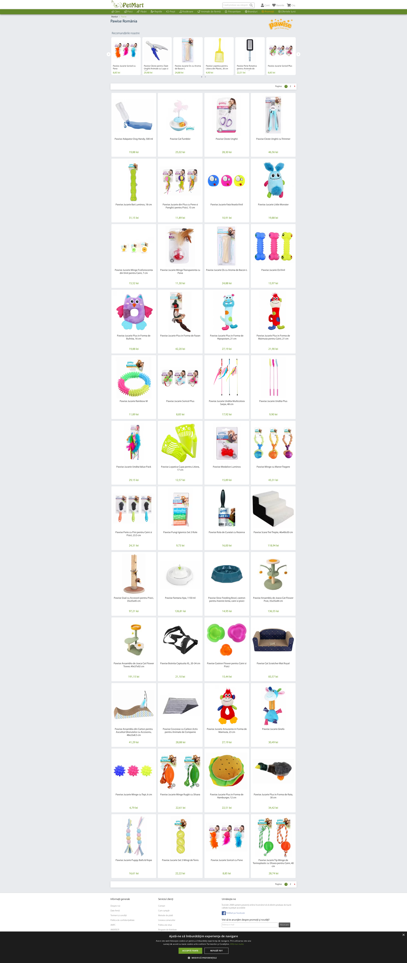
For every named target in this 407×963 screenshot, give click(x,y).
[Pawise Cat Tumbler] (180, 115)
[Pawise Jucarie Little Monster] (273, 181)
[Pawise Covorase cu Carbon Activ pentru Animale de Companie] (180, 705)
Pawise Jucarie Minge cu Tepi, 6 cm (134, 794)
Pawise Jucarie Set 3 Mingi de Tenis (180, 860)
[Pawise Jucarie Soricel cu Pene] (226, 836)
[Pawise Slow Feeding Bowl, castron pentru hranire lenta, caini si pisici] (226, 574)
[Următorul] (294, 86)
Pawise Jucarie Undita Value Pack (133, 467)
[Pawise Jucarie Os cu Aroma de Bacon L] (226, 246)
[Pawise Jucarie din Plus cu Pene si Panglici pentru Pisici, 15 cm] (180, 181)
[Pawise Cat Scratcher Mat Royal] (273, 639)
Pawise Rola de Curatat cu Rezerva (227, 532)
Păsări (144, 11)
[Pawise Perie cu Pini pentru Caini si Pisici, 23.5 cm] (133, 508)
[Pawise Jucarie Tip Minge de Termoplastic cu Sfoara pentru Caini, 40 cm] (273, 836)
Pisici (130, 11)
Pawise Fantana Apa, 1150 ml (180, 598)
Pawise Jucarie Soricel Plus (280, 66)
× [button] (403, 935)
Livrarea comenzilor (166, 920)
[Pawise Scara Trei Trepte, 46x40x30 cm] (273, 508)
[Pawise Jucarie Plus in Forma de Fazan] (180, 312)
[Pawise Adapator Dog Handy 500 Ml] (133, 115)
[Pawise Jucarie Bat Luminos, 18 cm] (133, 181)
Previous (109, 54)
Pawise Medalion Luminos (227, 467)
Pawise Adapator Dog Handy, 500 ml (134, 139)
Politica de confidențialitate (122, 920)
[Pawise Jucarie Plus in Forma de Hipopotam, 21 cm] (226, 312)
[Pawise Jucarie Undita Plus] (273, 377)
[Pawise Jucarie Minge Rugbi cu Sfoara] (180, 771)
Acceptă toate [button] (190, 950)
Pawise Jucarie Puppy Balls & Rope (134, 860)
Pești (172, 11)
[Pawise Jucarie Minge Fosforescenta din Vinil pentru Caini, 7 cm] (133, 246)
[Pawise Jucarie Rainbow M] (133, 377)
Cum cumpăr (163, 911)
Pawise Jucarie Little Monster (273, 204)
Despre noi (115, 906)
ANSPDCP (114, 930)
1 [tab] (201, 76)
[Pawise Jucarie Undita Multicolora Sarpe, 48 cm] (226, 377)
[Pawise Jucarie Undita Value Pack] (133, 443)
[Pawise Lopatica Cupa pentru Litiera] (180, 443)
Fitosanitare (234, 11)
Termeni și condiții (118, 915)
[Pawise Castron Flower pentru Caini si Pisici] (226, 639)
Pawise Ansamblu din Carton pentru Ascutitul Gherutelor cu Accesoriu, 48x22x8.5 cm (134, 732)
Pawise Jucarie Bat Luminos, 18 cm (134, 204)
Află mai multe (237, 944)
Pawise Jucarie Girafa (273, 729)
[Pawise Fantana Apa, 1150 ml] (180, 574)
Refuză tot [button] (216, 950)
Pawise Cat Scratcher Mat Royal (273, 663)
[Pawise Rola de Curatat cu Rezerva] (226, 508)
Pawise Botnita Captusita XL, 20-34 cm (180, 663)
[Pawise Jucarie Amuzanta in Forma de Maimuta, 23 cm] (226, 705)
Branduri (252, 11)
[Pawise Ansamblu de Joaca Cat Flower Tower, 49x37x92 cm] (133, 639)
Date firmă (115, 911)
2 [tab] (205, 76)
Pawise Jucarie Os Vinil (273, 270)
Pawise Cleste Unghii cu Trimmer (273, 139)
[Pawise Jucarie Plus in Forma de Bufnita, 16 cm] (133, 312)
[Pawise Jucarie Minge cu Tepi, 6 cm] (133, 771)
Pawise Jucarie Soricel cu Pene (227, 860)
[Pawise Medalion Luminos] (226, 443)
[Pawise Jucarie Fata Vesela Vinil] (226, 181)
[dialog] (203, 947)
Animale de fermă (211, 11)
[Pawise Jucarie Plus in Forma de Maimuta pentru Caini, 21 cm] (273, 312)
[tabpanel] (126, 56)
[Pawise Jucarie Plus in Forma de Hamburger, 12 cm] (226, 771)
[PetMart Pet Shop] (128, 4)
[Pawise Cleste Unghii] (226, 115)
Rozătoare (187, 11)
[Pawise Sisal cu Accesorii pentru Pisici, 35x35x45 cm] (133, 574)
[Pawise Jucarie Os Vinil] (273, 246)
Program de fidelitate (167, 930)
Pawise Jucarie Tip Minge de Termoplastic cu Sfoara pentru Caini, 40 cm (273, 863)
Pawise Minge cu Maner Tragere (273, 467)
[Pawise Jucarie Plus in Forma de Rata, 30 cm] (273, 771)
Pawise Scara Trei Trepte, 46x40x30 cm (273, 532)
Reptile (158, 11)
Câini (117, 11)
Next (298, 54)
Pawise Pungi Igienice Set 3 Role (180, 532)
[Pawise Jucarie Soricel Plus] (180, 377)
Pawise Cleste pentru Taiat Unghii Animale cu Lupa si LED (156, 69)
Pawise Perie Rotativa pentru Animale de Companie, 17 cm (247, 69)
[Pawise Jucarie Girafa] (273, 705)
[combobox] (238, 5)
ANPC (113, 925)
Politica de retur (165, 925)
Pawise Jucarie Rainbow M (134, 401)
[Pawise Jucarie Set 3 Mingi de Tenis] (180, 836)
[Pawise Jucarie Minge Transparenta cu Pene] (180, 246)
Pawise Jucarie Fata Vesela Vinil (226, 204)
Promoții (269, 11)
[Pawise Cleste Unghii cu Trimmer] (273, 115)
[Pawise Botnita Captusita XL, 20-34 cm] (180, 639)
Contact (161, 906)
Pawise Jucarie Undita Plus (273, 401)
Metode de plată (165, 915)
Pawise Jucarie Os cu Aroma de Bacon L (226, 270)
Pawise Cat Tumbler (180, 139)
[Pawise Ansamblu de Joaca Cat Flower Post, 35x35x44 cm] (273, 574)
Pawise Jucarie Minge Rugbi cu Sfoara (180, 794)
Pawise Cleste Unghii (227, 139)
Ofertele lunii (288, 11)
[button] (203, 957)
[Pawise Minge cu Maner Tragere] (273, 443)
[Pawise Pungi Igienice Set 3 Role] (180, 508)
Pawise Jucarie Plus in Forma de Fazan (180, 336)
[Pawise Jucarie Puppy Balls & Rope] (133, 836)
